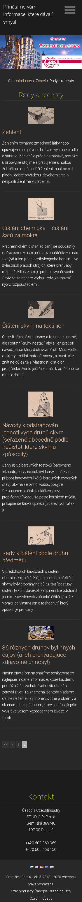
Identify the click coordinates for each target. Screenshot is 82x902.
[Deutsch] (42, 867)
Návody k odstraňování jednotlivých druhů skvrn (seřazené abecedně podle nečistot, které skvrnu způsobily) (35, 439)
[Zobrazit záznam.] (41, 115)
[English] (36, 867)
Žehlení (11, 132)
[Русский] (47, 867)
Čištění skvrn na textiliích (33, 325)
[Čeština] (31, 867)
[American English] (52, 867)
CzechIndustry (20, 81)
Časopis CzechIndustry (53, 891)
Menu (70, 9)
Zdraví (41, 81)
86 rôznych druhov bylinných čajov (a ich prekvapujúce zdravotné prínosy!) (38, 654)
